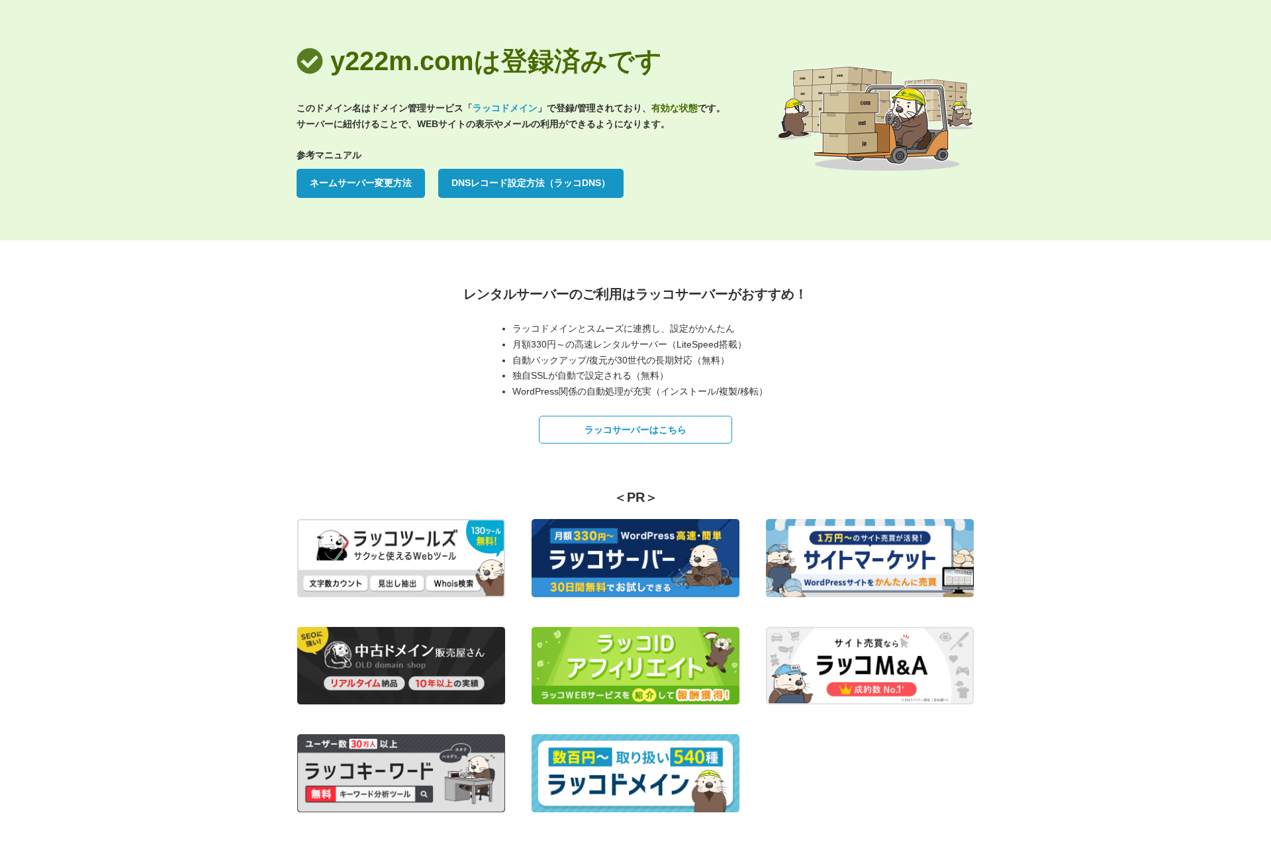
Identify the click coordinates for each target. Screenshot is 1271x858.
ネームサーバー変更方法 (361, 182)
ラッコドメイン (505, 108)
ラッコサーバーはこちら (635, 429)
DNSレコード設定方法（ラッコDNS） (530, 182)
